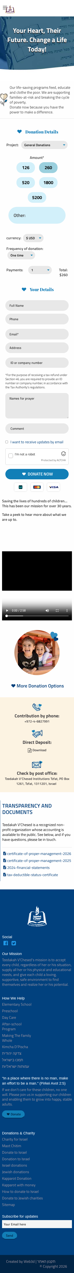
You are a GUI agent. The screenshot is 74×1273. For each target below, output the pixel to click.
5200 (37, 197)
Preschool (10, 1011)
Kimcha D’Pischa (15, 1047)
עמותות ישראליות (15, 1066)
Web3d (29, 1261)
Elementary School (16, 1004)
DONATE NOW (40, 474)
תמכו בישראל (12, 1060)
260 (48, 167)
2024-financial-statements (28, 867)
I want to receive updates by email (36, 442)
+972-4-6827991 (37, 721)
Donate (16, 1114)
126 (25, 167)
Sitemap (8, 1204)
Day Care (9, 1017)
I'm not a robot (25, 454)
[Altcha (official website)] (63, 454)
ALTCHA (61, 460)
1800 (48, 182)
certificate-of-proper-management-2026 (39, 853)
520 (25, 182)
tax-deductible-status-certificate (32, 874)
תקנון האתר (46, 1261)
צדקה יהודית (11, 1053)
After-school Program (12, 1026)
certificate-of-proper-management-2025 (39, 860)
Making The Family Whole (16, 1038)
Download (39, 750)
